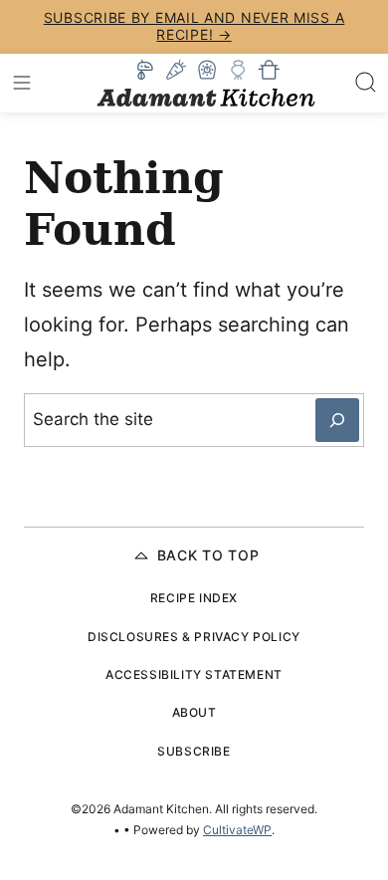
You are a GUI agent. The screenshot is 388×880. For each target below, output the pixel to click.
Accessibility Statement (194, 674)
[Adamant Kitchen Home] (206, 83)
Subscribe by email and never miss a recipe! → (194, 26)
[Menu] (22, 83)
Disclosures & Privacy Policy (194, 636)
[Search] (366, 83)
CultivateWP (237, 829)
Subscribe (193, 751)
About (194, 712)
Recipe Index (194, 597)
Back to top (208, 555)
